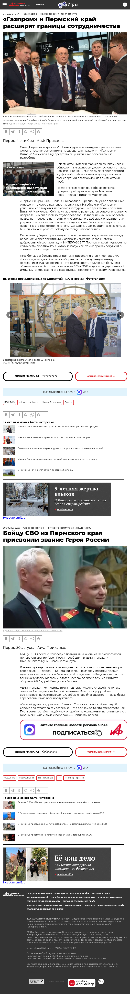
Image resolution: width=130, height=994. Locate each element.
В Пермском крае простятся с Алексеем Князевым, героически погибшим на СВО (61, 813)
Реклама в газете (101, 893)
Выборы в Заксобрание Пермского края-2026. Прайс (54, 905)
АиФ (7, 363)
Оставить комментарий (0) (101, 376)
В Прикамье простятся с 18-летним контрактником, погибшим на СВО (55, 834)
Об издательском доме (39, 893)
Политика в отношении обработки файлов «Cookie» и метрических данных (66, 958)
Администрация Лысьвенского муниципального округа (32, 630)
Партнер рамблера (56, 981)
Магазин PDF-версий (37, 897)
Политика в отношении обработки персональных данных (57, 956)
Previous (9, 315)
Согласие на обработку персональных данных (51, 953)
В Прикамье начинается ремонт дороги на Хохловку (45, 470)
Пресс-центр (61, 893)
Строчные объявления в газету (43, 901)
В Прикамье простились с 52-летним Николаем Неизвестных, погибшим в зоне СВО (62, 824)
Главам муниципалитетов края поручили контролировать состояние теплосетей (60, 448)
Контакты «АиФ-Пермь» (110, 897)
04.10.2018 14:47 (11, 14)
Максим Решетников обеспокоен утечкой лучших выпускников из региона (57, 459)
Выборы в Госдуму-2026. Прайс (79, 901)
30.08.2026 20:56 (11, 528)
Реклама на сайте (79, 893)
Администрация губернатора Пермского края (33, 123)
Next (120, 315)
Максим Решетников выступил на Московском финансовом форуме (54, 437)
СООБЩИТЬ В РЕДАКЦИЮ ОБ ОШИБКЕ (45, 909)
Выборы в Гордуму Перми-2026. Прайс (104, 905)
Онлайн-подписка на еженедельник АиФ (73, 897)
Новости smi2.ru (14, 517)
